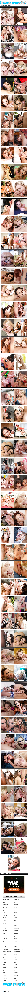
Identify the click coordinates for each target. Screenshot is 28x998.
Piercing (15, 956)
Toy (14, 977)
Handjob (4, 936)
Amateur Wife (16, 899)
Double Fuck (5, 922)
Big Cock (5, 907)
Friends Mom (16, 928)
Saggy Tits (5, 964)
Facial (4, 925)
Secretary (16, 964)
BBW (4, 905)
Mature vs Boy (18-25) (18, 949)
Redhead (15, 962)
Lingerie (15, 946)
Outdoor (4, 954)
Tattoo (15, 973)
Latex (4, 944)
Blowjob (15, 910)
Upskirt (4, 980)
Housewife (5, 939)
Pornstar (5, 959)
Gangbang (5, 930)
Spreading (16, 972)
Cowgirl (4, 917)
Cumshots (16, 918)
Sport (4, 972)
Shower (15, 967)
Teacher (4, 975)
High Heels (5, 938)
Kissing (15, 941)
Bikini (4, 909)
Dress (15, 922)
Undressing (5, 978)
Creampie (5, 918)
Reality (4, 962)
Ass (4, 902)
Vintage (15, 980)
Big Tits (15, 907)
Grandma (16, 933)
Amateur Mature (6, 899)
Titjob (4, 977)
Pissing (4, 957)
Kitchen (4, 943)
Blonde (4, 910)
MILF (4, 952)
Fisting (4, 928)
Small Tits (16, 969)
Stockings (5, 973)
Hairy (15, 935)
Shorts (4, 967)
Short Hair (5, 965)
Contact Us (6, 991)
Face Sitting (5, 923)
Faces (15, 923)
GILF (4, 933)
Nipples (15, 952)
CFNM (4, 914)
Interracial (16, 939)
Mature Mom (5, 949)
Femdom (15, 925)
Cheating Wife (16, 914)
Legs (15, 944)
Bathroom (16, 904)
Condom (15, 915)
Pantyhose (5, 956)
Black (15, 909)
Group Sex (16, 931)
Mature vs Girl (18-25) (7, 951)
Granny (4, 935)
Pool (15, 957)
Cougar (15, 917)
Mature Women (17, 951)
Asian (15, 901)
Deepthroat (5, 920)
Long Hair (5, 948)
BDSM (15, 905)
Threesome (16, 975)
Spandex (15, 970)
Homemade (16, 938)
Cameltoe (16, 912)
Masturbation (16, 948)
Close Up (5, 915)
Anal (4, 901)
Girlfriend (16, 930)
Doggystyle (16, 920)
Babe (15, 902)
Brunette (5, 912)
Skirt (4, 969)
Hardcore (16, 936)
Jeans (4, 941)
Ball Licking (5, 904)
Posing (15, 959)
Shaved (15, 965)
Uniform (15, 978)
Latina (15, 943)
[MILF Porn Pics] (13, 4)
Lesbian (4, 946)
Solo (4, 970)
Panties (15, 954)
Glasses (4, 931)
